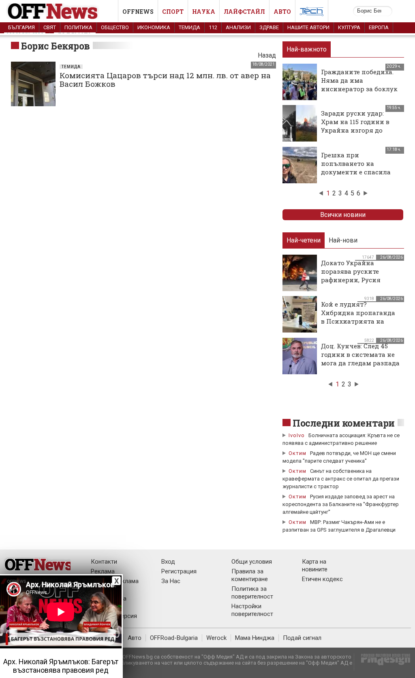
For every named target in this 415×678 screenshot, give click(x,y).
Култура (349, 27)
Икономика (153, 27)
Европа (379, 27)
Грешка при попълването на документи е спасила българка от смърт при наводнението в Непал (359, 172)
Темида (189, 27)
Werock (216, 638)
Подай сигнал (302, 638)
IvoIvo (297, 435)
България (21, 27)
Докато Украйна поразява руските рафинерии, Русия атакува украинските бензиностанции (356, 280)
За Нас (170, 581)
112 (213, 27)
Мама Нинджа (254, 638)
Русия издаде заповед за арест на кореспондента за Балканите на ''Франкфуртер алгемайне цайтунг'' (340, 504)
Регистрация (179, 571)
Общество (115, 27)
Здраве (269, 27)
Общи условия (251, 561)
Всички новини (343, 215)
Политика (78, 27)
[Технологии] (311, 13)
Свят (49, 27)
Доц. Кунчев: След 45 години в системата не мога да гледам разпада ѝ (360, 358)
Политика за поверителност (252, 592)
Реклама (103, 571)
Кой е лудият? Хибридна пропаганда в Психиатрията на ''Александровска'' (358, 317)
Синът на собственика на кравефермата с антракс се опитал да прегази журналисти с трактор (340, 478)
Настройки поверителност (252, 610)
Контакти (104, 561)
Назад (267, 55)
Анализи (238, 27)
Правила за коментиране (249, 575)
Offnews (138, 11)
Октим (297, 453)
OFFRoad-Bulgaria (174, 638)
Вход (168, 561)
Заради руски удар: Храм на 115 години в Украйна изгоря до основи (355, 126)
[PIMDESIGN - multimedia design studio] (382, 662)
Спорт (173, 11)
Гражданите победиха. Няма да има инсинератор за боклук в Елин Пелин (359, 84)
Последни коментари (344, 423)
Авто (282, 11)
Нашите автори (308, 27)
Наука (203, 11)
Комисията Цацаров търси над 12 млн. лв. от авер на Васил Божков (165, 79)
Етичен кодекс (322, 579)
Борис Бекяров (55, 46)
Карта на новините (314, 565)
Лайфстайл (244, 11)
